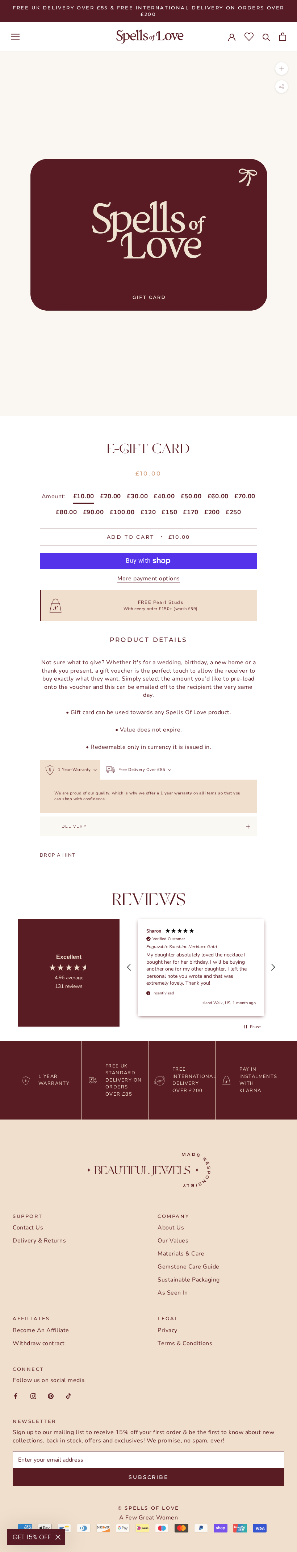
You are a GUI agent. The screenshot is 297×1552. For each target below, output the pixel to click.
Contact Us (28, 1228)
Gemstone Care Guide (188, 1267)
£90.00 (93, 512)
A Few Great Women (148, 1518)
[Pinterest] (51, 1396)
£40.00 (164, 496)
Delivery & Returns (39, 1241)
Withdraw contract (39, 1343)
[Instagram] (33, 1396)
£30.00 (137, 496)
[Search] (266, 36)
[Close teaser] (58, 1537)
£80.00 (66, 512)
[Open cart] (282, 37)
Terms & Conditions (185, 1343)
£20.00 (110, 496)
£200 (212, 512)
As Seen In (173, 1293)
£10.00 (83, 496)
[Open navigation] (15, 36)
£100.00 (122, 512)
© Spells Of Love (148, 1508)
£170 (190, 512)
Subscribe (148, 1477)
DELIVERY (74, 826)
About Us (171, 1228)
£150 (169, 512)
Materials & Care (181, 1254)
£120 (148, 512)
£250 (233, 512)
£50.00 (191, 496)
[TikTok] (68, 1396)
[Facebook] (15, 1396)
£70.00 (244, 496)
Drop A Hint (57, 855)
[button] (129, 967)
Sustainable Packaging (189, 1280)
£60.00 (218, 496)
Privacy (167, 1330)
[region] (201, 967)
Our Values (173, 1241)
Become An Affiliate (41, 1330)
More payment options (148, 579)
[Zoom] (281, 68)
